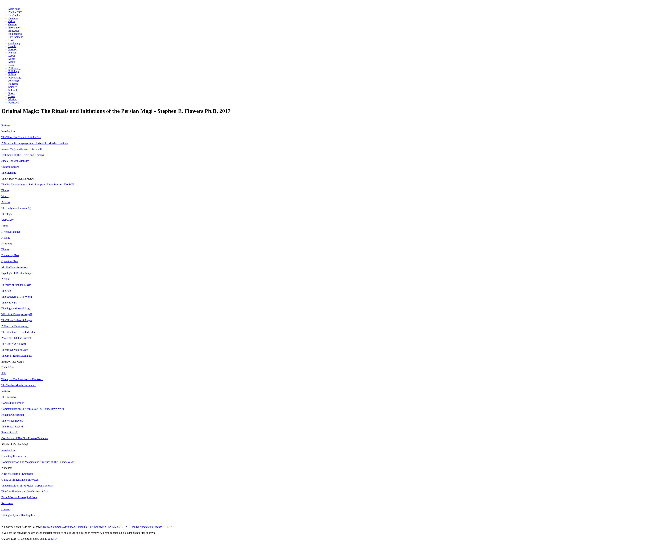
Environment (15, 36)
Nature (12, 65)
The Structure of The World (16, 296)
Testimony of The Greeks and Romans (22, 154)
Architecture (15, 11)
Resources (7, 503)
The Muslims (8, 172)
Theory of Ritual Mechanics (16, 355)
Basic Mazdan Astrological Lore (19, 497)
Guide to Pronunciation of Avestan (20, 479)
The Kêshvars (9, 302)
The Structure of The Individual (18, 332)
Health (12, 46)
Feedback (13, 102)
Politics (12, 74)
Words (5, 196)
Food (11, 40)
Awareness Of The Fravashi (16, 337)
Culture (12, 24)
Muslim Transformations (14, 267)
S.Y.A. (54, 538)
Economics (14, 27)
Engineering (15, 33)
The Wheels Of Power (13, 343)
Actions (5, 202)
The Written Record (12, 420)
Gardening (14, 43)
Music (11, 58)
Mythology (7, 219)
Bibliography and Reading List (18, 515)
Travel (11, 96)
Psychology (14, 77)
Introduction (8, 450)
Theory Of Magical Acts (14, 349)
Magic (11, 61)
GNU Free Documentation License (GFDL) (147, 526)
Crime (11, 21)
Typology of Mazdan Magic (16, 273)
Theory (5, 190)
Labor (11, 55)
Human (12, 52)
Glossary (6, 509)
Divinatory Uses (10, 255)
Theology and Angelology (15, 308)
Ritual (4, 225)
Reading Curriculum (12, 414)
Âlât (3, 373)
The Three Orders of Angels (16, 320)
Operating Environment (14, 456)
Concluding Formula (12, 402)
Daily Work (7, 367)
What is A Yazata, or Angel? (16, 314)
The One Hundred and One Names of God (24, 491)
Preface (5, 125)
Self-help (13, 90)
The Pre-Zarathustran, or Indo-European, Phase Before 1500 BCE (37, 184)
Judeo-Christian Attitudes (15, 160)
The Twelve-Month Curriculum (18, 385)
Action (5, 278)
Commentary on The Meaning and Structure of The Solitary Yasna (37, 461)
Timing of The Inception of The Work (22, 379)
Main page (14, 8)
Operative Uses (9, 261)
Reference (13, 80)
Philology (13, 71)
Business (13, 18)
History (12, 49)
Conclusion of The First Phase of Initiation (24, 438)
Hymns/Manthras (10, 231)
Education (13, 30)
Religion (13, 83)
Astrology (6, 243)
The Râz (6, 290)
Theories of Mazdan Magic (16, 284)
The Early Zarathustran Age (16, 208)
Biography (14, 15)
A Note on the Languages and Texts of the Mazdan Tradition (34, 143)
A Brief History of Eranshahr (17, 473)
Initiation (6, 391)
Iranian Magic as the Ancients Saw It (21, 149)
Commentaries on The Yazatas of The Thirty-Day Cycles (32, 408)
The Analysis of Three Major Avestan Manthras (27, 485)
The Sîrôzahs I (9, 397)
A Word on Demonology (15, 326)
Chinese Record (10, 166)
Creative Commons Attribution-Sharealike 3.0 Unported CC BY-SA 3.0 (80, 526)
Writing (12, 99)
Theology (6, 214)
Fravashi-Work (9, 432)
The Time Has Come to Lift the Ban (21, 137)
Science (12, 86)
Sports (11, 93)
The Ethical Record (12, 426)
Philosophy (14, 68)
